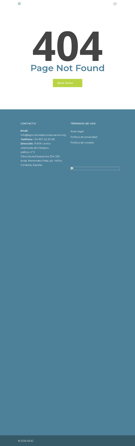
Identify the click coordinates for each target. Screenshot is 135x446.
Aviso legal (77, 131)
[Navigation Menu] (115, 4)
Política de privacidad (83, 137)
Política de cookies (82, 142)
